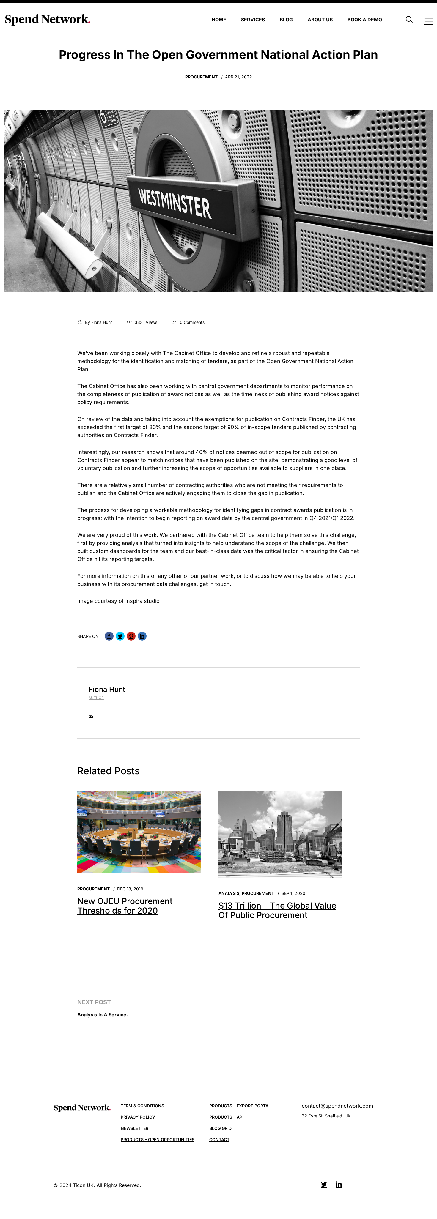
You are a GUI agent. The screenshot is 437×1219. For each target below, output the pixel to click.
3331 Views (146, 322)
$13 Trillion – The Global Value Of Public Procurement (277, 910)
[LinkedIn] (142, 636)
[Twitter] (120, 636)
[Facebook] (109, 636)
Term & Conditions (142, 1105)
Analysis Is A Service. (102, 1015)
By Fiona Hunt (98, 322)
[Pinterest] (131, 636)
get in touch (214, 584)
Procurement (201, 76)
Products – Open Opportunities (157, 1139)
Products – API (226, 1116)
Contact (219, 1139)
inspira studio (142, 601)
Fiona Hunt (107, 689)
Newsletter (134, 1128)
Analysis (228, 893)
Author (96, 698)
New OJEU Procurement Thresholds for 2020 (125, 906)
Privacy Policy (138, 1116)
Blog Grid (220, 1128)
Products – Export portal (240, 1105)
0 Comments (192, 322)
